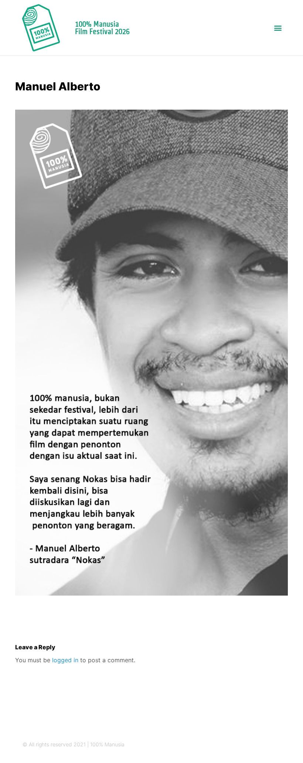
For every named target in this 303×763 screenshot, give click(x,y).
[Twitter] (249, 744)
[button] (278, 28)
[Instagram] (234, 744)
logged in (65, 660)
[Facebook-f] (263, 744)
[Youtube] (277, 744)
